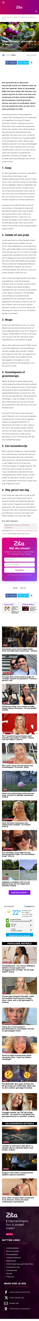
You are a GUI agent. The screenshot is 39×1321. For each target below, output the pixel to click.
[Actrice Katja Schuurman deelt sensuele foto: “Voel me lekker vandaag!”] (19, 1044)
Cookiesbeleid (12, 1248)
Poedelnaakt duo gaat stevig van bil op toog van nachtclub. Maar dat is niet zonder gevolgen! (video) (19, 1086)
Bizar (5, 702)
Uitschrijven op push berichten (19, 1264)
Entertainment (8, 673)
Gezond (15, 588)
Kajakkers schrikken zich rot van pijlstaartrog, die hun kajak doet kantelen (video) (16, 884)
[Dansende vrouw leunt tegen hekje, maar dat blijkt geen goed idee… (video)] (19, 636)
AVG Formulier (12, 1251)
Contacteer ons (13, 1267)
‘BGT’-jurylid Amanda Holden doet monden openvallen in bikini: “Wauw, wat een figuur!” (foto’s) (18, 737)
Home (4, 17)
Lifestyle (15, 17)
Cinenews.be (11, 1270)
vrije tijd (23, 588)
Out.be (9, 1273)
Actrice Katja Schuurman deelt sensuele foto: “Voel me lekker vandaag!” (16, 1057)
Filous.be (10, 1276)
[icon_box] (17, 1292)
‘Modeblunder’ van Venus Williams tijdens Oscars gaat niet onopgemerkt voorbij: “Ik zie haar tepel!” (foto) (18, 969)
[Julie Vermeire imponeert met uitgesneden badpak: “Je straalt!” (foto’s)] (19, 810)
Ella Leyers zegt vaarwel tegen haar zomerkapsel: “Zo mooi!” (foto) (17, 766)
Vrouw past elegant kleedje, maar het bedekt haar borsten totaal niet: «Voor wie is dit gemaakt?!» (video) (18, 999)
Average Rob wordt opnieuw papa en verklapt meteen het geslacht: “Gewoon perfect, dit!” (19, 678)
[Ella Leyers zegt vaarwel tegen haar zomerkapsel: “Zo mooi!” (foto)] (19, 753)
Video (5, 645)
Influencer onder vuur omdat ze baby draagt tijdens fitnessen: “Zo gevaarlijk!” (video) (19, 708)
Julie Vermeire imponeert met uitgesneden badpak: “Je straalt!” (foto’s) (16, 824)
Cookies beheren (13, 1257)
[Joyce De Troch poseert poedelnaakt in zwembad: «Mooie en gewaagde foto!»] (19, 1016)
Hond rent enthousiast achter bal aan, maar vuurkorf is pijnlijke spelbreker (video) (18, 795)
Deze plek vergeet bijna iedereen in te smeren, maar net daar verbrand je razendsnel (18, 1200)
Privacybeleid (12, 1254)
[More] (32, 63)
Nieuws (9, 17)
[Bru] (4, 55)
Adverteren (11, 1261)
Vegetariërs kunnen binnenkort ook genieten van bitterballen (15, 610)
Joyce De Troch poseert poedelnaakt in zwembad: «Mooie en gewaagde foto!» (18, 1029)
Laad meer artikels (18, 892)
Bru (14, 55)
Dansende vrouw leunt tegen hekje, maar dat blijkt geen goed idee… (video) (19, 650)
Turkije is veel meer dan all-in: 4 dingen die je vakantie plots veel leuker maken (17, 1148)
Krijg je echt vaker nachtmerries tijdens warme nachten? (17, 1174)
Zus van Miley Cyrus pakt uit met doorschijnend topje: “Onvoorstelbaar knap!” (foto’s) (18, 854)
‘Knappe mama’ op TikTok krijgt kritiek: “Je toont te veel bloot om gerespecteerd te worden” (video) (18, 1114)
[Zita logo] (19, 7)
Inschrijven (19, 570)
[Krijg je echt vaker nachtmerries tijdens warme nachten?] (19, 1162)
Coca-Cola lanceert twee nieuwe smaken (33, 608)
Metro (27, 534)
